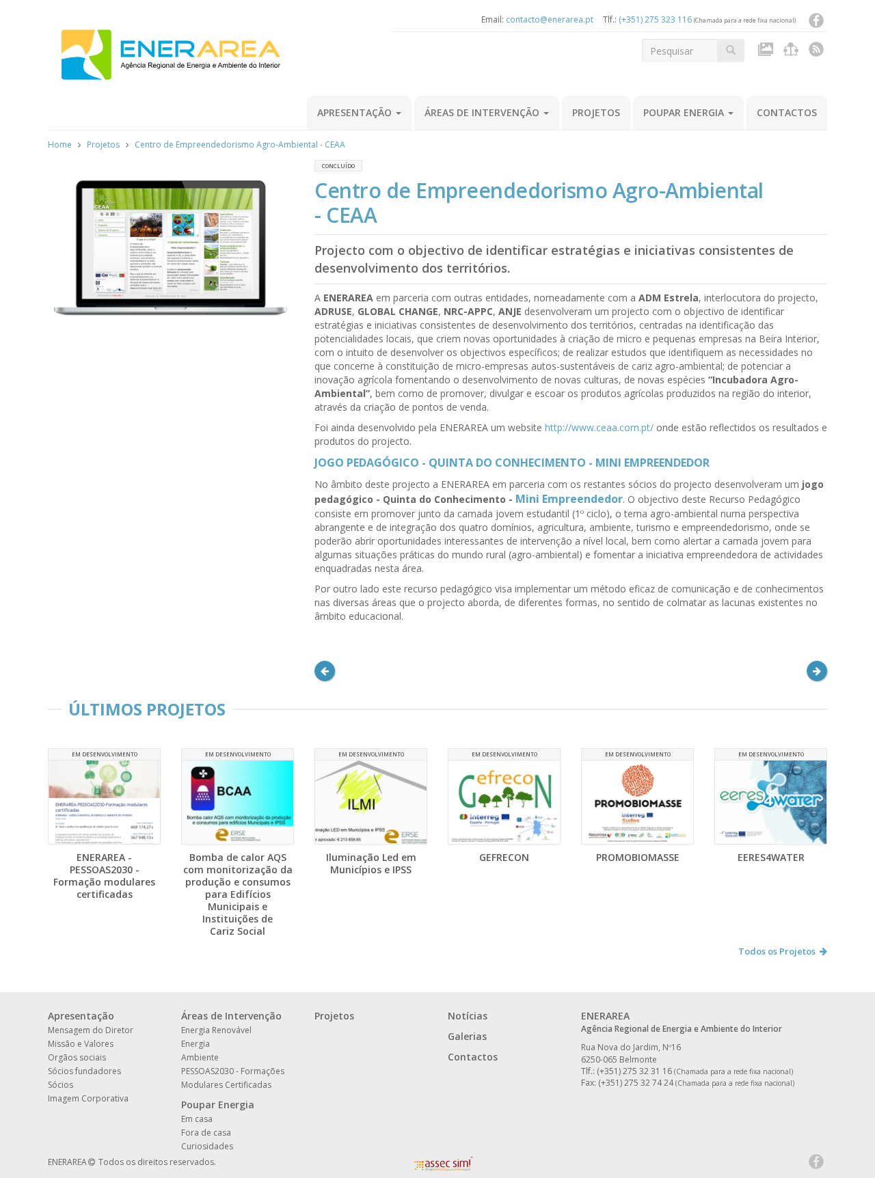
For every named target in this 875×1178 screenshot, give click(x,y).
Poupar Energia (685, 112)
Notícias (467, 1015)
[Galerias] (767, 52)
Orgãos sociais (77, 1057)
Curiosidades (207, 1146)
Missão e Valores (80, 1044)
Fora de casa (206, 1132)
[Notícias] (792, 52)
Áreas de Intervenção (483, 112)
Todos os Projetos (777, 951)
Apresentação (355, 112)
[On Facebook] (816, 23)
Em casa (197, 1119)
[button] (324, 671)
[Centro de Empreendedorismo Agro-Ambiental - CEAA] (171, 250)
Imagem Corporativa (88, 1098)
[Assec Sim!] (443, 1167)
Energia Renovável (216, 1030)
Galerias (467, 1036)
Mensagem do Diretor (90, 1030)
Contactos (787, 112)
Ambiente (200, 1057)
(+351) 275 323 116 (655, 19)
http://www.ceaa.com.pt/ (599, 427)
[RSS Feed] (816, 52)
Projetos (596, 112)
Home (60, 144)
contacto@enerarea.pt (549, 19)
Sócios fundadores (84, 1071)
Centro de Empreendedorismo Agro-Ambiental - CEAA (240, 144)
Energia (195, 1044)
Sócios (60, 1085)
